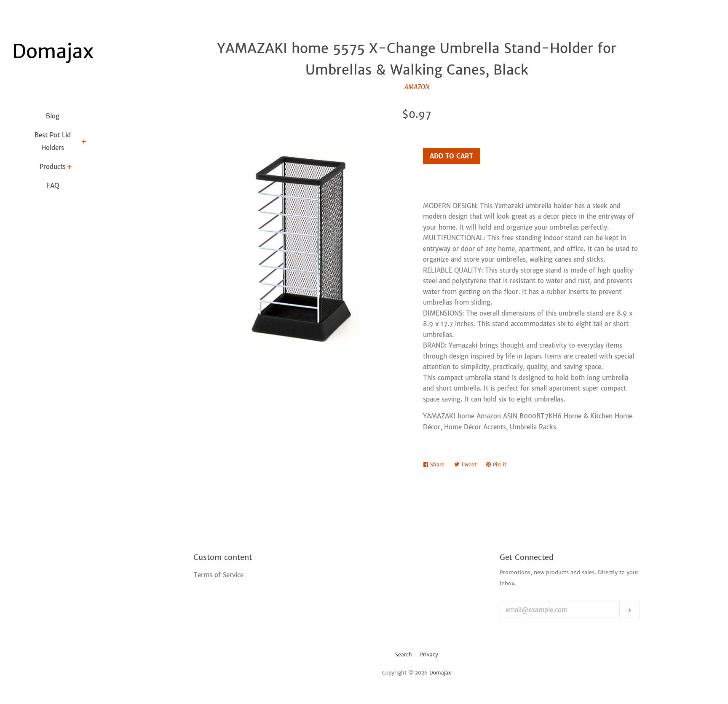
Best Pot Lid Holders (53, 141)
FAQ (53, 186)
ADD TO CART (451, 156)
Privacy (429, 654)
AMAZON (416, 87)
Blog (52, 116)
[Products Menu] (70, 167)
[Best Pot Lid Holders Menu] (84, 142)
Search (403, 654)
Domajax (440, 672)
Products (53, 167)
